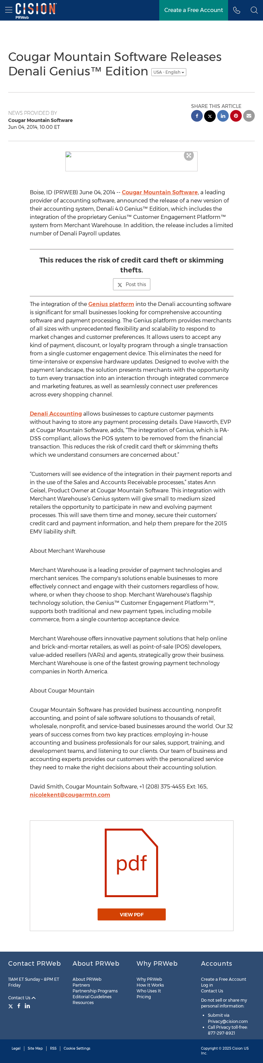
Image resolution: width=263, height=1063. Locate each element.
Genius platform (111, 304)
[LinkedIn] (27, 1005)
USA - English (167, 72)
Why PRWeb (149, 979)
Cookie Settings (77, 1048)
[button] (254, 10)
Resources (83, 1002)
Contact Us (20, 997)
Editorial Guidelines (92, 996)
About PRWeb (87, 979)
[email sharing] (249, 116)
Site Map (35, 1048)
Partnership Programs (95, 990)
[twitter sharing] (210, 117)
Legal (16, 1048)
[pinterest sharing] (236, 116)
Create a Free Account (223, 979)
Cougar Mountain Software (160, 192)
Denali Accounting (56, 414)
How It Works (150, 985)
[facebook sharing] (197, 116)
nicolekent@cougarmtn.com (70, 795)
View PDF (131, 915)
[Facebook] (19, 1005)
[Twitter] (11, 1005)
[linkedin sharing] (223, 116)
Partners (81, 985)
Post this (136, 284)
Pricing (144, 996)
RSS (53, 1048)
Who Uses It (149, 990)
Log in (207, 985)
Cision (237, 1048)
